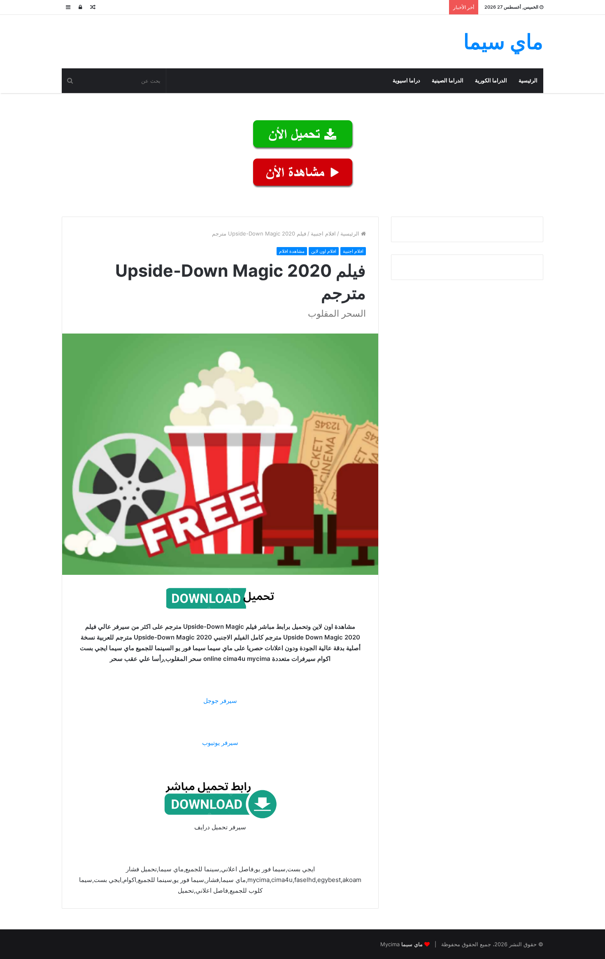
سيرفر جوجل (220, 701)
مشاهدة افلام (292, 251)
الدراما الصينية (447, 80)
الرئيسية (528, 80)
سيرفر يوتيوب (220, 743)
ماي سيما (412, 944)
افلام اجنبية (323, 233)
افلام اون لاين (323, 251)
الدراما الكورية (491, 80)
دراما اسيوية (406, 80)
